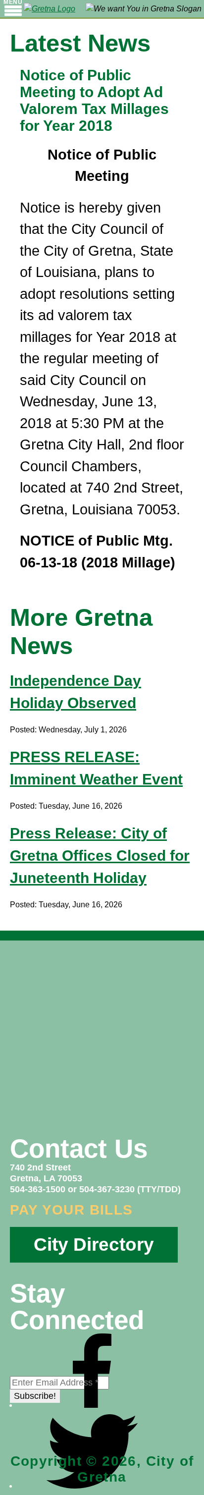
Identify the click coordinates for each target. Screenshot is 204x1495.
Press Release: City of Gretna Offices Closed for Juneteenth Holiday (100, 855)
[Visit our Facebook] (92, 1405)
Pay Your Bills (71, 1210)
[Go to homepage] (49, 8)
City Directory (94, 1244)
